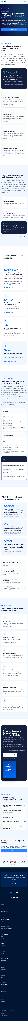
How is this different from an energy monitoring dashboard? (12, 811)
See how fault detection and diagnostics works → (13, 237)
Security (2, 1018)
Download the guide (10, 755)
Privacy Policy (3, 1013)
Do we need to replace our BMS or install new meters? (11, 816)
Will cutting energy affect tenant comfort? (11, 822)
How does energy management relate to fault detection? (13, 827)
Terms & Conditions (5, 1015)
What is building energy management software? (12, 806)
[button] (25, 1)
